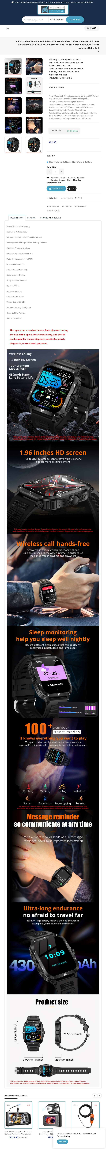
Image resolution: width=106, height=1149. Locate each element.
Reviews (31, 218)
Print (79, 198)
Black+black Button (59, 162)
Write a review (57, 87)
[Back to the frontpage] (99, 51)
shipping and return (50, 218)
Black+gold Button (82, 162)
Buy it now (72, 188)
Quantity (51, 167)
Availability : (56, 131)
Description (16, 218)
